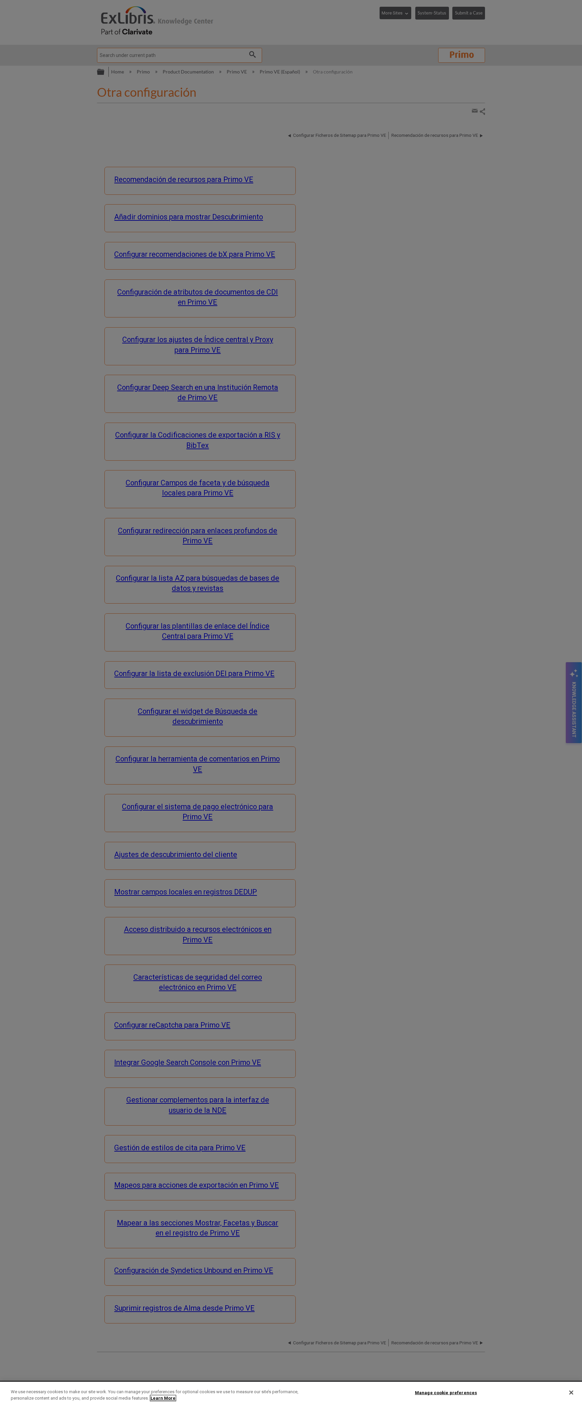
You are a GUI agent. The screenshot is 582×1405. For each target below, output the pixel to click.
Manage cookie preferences (446, 1392)
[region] (291, 1393)
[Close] (571, 1392)
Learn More (163, 1398)
